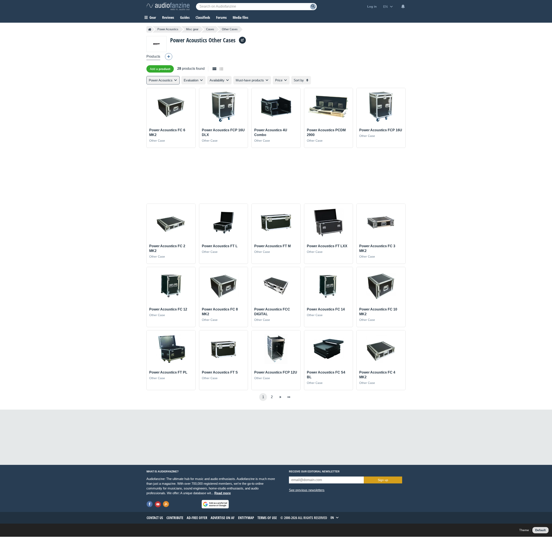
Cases (210, 29)
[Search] (313, 7)
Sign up (383, 480)
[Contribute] (168, 56)
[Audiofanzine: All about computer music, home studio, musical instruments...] (168, 6)
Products (153, 56)
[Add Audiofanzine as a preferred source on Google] (215, 504)
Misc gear (192, 29)
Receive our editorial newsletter (314, 471)
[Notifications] (403, 6)
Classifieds (203, 17)
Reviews (168, 17)
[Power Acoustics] (156, 44)
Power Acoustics (167, 29)
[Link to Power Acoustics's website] (242, 40)
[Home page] (149, 29)
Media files (240, 17)
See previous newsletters (307, 490)
